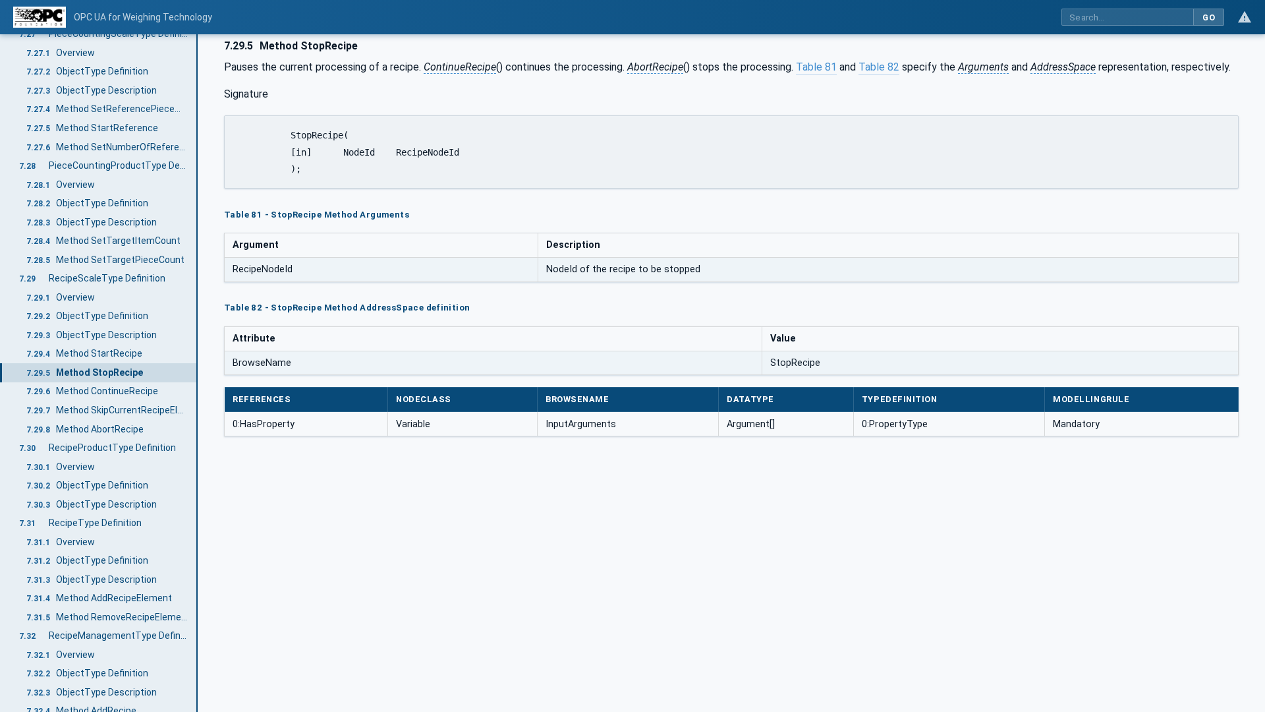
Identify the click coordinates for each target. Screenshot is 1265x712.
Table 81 (816, 67)
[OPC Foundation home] (39, 17)
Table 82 (878, 67)
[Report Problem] (1244, 17)
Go (1208, 17)
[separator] (198, 373)
